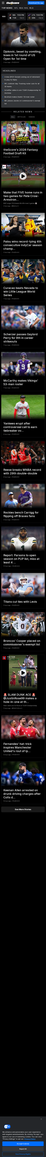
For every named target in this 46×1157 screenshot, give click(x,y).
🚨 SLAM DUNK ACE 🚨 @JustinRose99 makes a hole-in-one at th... (20, 698)
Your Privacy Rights (23, 1154)
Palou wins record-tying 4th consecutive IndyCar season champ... (22, 245)
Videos (32, 117)
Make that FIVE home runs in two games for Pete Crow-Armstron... (22, 196)
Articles (21, 117)
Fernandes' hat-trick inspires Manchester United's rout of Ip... (17, 747)
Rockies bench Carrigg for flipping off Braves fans (21, 514)
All (12, 117)
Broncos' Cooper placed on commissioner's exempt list (21, 642)
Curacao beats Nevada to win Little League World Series (20, 291)
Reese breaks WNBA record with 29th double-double (22, 471)
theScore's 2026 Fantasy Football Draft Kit (20, 151)
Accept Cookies (23, 1144)
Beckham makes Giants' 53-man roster (19, 97)
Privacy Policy (30, 1139)
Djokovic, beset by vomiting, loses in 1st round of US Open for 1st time (22, 55)
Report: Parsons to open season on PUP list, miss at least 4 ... (21, 558)
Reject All (23, 1149)
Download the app (36, 3)
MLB (31, 8)
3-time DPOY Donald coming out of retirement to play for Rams (22, 78)
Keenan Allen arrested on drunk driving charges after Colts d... (22, 793)
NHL (26, 8)
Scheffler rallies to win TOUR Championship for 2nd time (22, 91)
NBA (21, 8)
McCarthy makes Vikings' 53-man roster (20, 382)
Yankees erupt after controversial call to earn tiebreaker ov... (20, 427)
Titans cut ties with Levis (20, 601)
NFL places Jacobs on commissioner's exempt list (22, 102)
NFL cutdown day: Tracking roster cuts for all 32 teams (22, 85)
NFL (16, 8)
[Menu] (3, 3)
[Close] (41, 1119)
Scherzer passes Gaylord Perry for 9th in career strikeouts (20, 338)
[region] (23, 1136)
